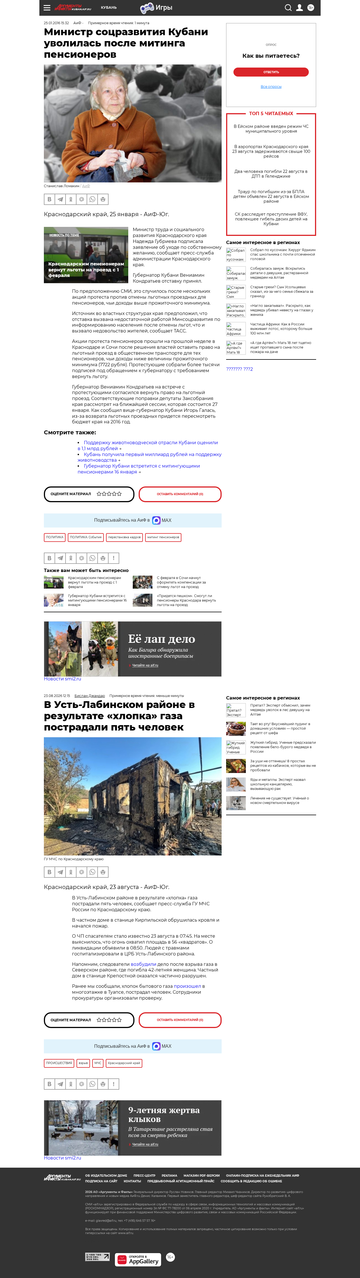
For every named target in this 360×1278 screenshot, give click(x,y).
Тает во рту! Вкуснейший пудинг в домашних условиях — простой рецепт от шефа (280, 728)
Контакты (132, 1181)
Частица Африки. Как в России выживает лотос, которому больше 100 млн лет (281, 328)
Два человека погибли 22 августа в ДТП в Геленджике (271, 174)
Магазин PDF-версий (202, 1176)
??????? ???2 (239, 369)
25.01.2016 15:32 (56, 23)
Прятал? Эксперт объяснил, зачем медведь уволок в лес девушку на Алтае (280, 709)
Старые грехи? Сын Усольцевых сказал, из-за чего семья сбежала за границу (281, 291)
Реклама (169, 1176)
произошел (187, 986)
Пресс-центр (144, 1176)
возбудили (144, 964)
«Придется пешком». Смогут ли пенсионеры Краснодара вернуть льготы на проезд (186, 600)
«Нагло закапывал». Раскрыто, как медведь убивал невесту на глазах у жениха (281, 310)
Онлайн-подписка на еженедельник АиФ (262, 1176)
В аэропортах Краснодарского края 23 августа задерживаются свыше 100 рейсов (271, 151)
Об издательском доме (106, 1176)
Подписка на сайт (101, 1181)
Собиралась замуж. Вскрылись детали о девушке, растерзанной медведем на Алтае (279, 273)
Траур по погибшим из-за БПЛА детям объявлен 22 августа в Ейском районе (271, 196)
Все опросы (271, 86)
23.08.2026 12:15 (57, 696)
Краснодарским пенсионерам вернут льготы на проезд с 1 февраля (94, 582)
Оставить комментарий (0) (180, 494)
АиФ (86, 186)
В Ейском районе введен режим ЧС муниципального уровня (271, 129)
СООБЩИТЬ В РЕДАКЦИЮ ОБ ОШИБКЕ (251, 1181)
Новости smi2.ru (62, 679)
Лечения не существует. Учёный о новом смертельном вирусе (279, 800)
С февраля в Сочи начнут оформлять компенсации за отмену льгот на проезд (181, 582)
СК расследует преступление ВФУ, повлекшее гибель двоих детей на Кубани (271, 219)
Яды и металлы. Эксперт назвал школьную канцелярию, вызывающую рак (278, 784)
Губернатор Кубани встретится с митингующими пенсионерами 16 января (97, 600)
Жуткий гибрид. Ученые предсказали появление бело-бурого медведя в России (283, 747)
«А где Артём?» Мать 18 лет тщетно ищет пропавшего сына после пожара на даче (280, 347)
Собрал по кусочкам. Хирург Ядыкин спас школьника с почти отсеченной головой (283, 254)
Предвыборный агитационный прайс (180, 1181)
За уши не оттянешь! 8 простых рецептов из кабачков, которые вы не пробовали (283, 765)
